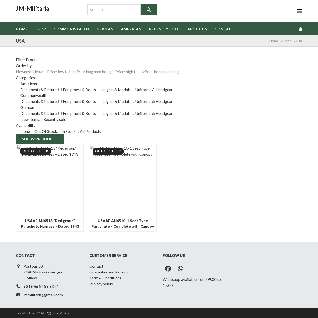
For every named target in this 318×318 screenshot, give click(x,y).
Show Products (40, 138)
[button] (299, 11)
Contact (96, 266)
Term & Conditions (105, 277)
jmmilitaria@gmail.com (43, 294)
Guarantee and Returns (108, 272)
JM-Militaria (32, 8)
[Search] (149, 9)
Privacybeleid (101, 283)
